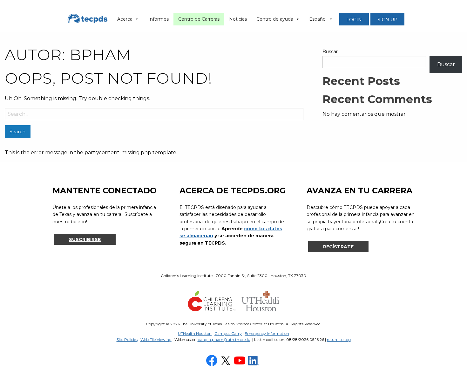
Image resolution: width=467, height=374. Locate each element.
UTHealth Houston (195, 333)
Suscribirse (85, 239)
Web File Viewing (156, 339)
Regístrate (338, 247)
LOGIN (354, 20)
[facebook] (212, 360)
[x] (226, 360)
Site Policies (127, 339)
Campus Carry (228, 333)
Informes (158, 19)
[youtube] (240, 360)
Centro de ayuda (274, 19)
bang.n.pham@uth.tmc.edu (224, 339)
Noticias (238, 19)
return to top (339, 339)
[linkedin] (254, 360)
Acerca (124, 19)
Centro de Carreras (199, 19)
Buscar (330, 51)
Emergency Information (267, 333)
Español (318, 19)
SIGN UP (387, 20)
